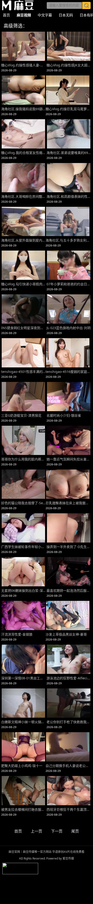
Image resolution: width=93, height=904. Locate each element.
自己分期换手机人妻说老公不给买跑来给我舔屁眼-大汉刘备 (68, 765)
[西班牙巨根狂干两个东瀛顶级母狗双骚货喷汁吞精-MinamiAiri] (68, 791)
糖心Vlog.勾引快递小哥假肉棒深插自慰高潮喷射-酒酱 (23, 284)
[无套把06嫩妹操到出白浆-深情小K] (23, 572)
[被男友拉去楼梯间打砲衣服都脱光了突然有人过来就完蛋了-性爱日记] (23, 791)
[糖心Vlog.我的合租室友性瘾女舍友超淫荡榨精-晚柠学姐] (23, 134)
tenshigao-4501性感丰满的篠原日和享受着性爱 (23, 371)
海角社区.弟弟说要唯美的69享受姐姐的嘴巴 (68, 152)
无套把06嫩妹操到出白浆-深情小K (23, 590)
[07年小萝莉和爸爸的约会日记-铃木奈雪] (68, 265)
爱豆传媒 (18, 5)
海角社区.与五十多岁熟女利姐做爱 (68, 240)
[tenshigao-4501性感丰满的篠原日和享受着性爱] (23, 353)
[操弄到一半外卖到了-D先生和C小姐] (68, 528)
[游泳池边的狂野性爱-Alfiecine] (68, 659)
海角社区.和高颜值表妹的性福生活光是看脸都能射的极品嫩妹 (68, 196)
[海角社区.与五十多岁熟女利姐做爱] (68, 221)
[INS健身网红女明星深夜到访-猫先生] (23, 309)
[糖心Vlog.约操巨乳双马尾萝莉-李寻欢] (68, 90)
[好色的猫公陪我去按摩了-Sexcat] (23, 484)
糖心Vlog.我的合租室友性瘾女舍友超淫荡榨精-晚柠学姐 (23, 152)
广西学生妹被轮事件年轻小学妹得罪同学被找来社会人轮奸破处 (23, 546)
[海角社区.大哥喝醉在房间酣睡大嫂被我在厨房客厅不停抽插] (23, 178)
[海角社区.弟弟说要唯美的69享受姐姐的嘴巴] (68, 134)
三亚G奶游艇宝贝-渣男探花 (21, 415)
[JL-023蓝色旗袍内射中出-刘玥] (68, 309)
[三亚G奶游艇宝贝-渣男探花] (23, 396)
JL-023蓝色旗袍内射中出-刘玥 (68, 328)
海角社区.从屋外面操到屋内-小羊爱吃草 (23, 240)
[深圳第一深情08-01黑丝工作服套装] (23, 659)
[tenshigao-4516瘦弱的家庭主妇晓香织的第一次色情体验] (68, 353)
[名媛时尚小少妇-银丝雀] (68, 396)
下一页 (56, 831)
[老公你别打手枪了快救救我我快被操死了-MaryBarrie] (68, 703)
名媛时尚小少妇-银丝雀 (63, 415)
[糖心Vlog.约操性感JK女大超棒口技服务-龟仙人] (68, 46)
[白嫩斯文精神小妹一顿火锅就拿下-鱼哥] (23, 703)
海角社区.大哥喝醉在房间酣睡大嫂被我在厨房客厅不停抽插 (23, 196)
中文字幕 (45, 15)
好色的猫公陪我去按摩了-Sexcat (23, 503)
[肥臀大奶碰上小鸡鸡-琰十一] (23, 747)
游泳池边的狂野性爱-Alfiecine (68, 678)
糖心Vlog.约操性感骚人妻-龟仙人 (23, 65)
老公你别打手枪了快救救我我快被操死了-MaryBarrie (68, 722)
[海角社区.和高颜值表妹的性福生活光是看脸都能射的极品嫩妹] (68, 178)
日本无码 (66, 15)
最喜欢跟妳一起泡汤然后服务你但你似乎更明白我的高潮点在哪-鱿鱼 (68, 590)
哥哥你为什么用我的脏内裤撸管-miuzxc (23, 459)
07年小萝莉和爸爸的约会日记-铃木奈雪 (68, 284)
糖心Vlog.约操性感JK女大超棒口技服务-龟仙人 (68, 65)
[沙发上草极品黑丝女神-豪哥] (68, 615)
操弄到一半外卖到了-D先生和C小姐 (68, 546)
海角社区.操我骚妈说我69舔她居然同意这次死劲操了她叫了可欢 (23, 109)
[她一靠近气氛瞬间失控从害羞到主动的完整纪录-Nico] (68, 440)
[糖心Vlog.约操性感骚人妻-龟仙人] (23, 46)
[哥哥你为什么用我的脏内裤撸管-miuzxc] (23, 440)
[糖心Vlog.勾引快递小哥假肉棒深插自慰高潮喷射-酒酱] (23, 265)
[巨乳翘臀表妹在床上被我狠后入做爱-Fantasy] (68, 484)
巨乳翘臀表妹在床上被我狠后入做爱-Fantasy (68, 503)
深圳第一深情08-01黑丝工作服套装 (23, 678)
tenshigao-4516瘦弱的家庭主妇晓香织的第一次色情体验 (68, 371)
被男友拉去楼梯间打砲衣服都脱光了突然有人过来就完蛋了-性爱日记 (23, 809)
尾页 (75, 831)
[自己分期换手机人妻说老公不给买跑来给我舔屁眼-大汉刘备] (68, 747)
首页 (6, 15)
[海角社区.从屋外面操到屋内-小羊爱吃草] (23, 221)
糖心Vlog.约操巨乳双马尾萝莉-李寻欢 (68, 109)
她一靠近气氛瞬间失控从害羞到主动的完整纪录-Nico (68, 459)
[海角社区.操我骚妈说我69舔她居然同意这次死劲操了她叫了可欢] (23, 90)
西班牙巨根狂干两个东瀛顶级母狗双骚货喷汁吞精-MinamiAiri (68, 809)
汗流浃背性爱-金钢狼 (16, 634)
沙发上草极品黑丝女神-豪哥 (66, 634)
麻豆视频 (24, 15)
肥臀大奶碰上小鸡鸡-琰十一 (21, 765)
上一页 (36, 831)
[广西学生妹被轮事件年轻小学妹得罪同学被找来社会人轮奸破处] (23, 528)
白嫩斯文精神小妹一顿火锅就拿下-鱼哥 (23, 722)
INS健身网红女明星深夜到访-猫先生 (23, 328)
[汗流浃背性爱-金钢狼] (23, 615)
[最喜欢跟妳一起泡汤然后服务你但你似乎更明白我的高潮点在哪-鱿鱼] (68, 572)
